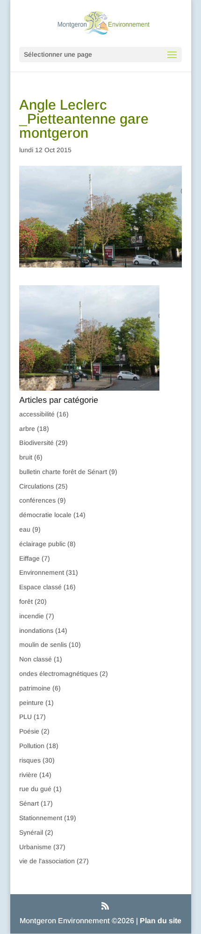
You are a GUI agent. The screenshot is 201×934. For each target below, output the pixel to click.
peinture (31, 702)
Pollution (31, 745)
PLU (25, 716)
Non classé (35, 659)
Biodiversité (36, 442)
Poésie (29, 731)
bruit (25, 457)
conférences (37, 500)
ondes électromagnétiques (58, 673)
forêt (26, 601)
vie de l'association (47, 861)
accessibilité (37, 414)
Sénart (29, 803)
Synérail (31, 832)
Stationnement (40, 818)
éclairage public (42, 544)
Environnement (41, 572)
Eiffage (29, 558)
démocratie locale (45, 515)
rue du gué (35, 789)
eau (24, 529)
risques (30, 760)
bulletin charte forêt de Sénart (63, 471)
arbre (27, 428)
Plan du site (160, 921)
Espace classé (40, 587)
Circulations (36, 486)
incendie (31, 616)
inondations (36, 630)
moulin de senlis (43, 644)
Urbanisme (35, 847)
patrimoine (34, 688)
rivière (28, 774)
